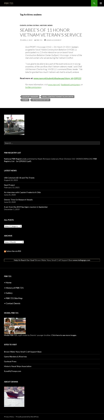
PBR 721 (8, 3)
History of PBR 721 (15, 287)
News (50, 25)
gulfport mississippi (30, 96)
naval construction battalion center (57, 96)
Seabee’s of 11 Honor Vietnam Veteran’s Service (51, 32)
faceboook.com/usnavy (70, 84)
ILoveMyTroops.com (12, 371)
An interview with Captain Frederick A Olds (22, 192)
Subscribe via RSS (13, 251)
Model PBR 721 (10, 335)
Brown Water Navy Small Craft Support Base (22, 352)
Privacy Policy (9, 417)
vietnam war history (40, 100)
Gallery (9, 293)
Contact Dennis (13, 303)
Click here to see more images (63, 335)
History (43, 25)
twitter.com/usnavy (33, 87)
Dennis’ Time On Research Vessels (18, 199)
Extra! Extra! (33, 25)
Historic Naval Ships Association (17, 366)
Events (23, 25)
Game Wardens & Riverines (15, 356)
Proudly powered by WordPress (27, 417)
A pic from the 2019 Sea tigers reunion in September (26, 207)
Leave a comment (53, 40)
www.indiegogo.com (81, 260)
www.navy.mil (54, 84)
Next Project (9, 185)
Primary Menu (101, 3)
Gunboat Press (10, 361)
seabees (25, 100)
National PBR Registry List (15, 159)
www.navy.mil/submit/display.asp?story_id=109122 (57, 78)
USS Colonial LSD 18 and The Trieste (19, 178)
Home (8, 282)
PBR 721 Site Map (14, 298)
